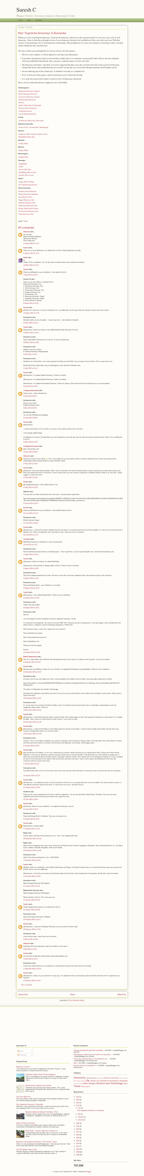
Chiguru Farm (23, 157)
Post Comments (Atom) (76, 1000)
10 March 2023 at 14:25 (31, 332)
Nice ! (76, 1063)
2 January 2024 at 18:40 (31, 745)
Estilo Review (77, 1081)
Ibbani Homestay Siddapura (28, 194)
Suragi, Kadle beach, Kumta (28, 208)
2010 (78, 1149)
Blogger (88, 1171)
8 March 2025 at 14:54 (30, 939)
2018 (78, 1129)
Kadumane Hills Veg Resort (28, 134)
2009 (78, 1152)
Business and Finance (111, 1078)
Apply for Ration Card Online (25, 1123)
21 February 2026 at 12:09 (31, 980)
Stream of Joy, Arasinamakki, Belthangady (33, 127)
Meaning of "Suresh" (23, 1067)
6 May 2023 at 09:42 (30, 408)
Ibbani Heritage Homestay (28, 94)
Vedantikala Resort (25, 111)
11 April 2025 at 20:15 (30, 959)
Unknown (26, 232)
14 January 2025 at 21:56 (31, 900)
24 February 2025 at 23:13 (31, 919)
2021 (78, 1105)
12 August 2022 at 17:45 (31, 313)
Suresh (25, 248)
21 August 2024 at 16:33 (31, 819)
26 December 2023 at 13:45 (32, 734)
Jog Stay (22, 175)
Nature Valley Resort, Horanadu (30, 105)
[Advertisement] (72, 1025)
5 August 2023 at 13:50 (30, 568)
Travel (25, 221)
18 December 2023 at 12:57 (32, 698)
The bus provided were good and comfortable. (88, 1050)
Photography (123, 1081)
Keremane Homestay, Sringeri (29, 97)
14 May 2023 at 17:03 (30, 442)
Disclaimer (38, 20)
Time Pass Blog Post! (23, 1097)
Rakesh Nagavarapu (30, 656)
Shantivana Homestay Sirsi (28, 205)
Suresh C (26, 9)
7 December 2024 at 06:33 (31, 860)
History (83, 1081)
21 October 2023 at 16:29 (31, 652)
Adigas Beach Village (26, 182)
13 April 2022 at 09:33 (30, 275)
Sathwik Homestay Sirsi (27, 203)
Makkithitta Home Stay (27, 137)
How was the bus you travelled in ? (85, 1065)
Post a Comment (26, 985)
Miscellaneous (114, 1081)
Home (21, 20)
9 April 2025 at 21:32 (30, 949)
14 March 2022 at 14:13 (31, 265)
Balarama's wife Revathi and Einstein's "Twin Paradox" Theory (36, 1142)
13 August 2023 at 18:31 (31, 607)
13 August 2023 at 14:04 (31, 598)
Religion (92, 1083)
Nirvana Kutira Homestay (28, 108)
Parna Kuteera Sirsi (25, 197)
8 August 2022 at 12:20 (30, 303)
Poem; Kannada (78, 1083)
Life (87, 1080)
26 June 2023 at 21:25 (30, 513)
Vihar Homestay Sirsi (26, 214)
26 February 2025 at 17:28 (31, 929)
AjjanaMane (23, 163)
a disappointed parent (30, 390)
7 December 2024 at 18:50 (31, 876)
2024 (78, 1097)
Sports (125, 1083)
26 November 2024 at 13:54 (32, 838)
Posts (21, 1051)
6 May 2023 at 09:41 (30, 396)
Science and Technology (109, 1083)
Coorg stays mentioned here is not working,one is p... (91, 1059)
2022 (78, 1102)
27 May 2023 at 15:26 (30, 477)
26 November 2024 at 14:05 (32, 850)
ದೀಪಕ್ (25, 257)
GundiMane (23, 172)
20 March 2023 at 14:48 (31, 342)
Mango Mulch (23, 150)
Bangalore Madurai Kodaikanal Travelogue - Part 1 (42, 1112)
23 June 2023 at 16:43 (30, 503)
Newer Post (23, 994)
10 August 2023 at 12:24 (31, 588)
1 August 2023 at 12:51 (30, 554)
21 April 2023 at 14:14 (30, 368)
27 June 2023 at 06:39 (30, 523)
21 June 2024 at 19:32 (30, 809)
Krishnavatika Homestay (27, 99)
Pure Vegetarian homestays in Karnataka (42, 33)
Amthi (21, 166)
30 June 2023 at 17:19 (30, 535)
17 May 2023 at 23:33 (30, 463)
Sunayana (26, 539)
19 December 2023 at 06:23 (32, 710)
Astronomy (79, 1077)
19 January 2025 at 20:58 (31, 910)
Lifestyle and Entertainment (99, 1081)
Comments (23, 1055)
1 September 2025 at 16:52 (32, 969)
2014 (78, 1140)
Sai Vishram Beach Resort (28, 184)
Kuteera (21, 102)
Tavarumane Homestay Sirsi (28, 211)
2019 (78, 1126)
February (81, 1117)
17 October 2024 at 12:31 (31, 829)
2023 (78, 1100)
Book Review (100, 1078)
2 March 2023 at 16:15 (30, 323)
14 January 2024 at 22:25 (31, 775)
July (79, 1108)
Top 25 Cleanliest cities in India (26, 1149)
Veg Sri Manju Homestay (27, 114)
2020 (78, 1123)
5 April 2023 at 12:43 (30, 354)
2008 (78, 1155)
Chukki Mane (23, 143)
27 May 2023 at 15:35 (30, 487)
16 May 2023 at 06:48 (30, 452)
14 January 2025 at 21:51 (31, 886)
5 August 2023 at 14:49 (30, 578)
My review (43, 134)
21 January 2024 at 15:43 (31, 787)
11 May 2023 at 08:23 (30, 418)
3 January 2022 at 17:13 (31, 243)
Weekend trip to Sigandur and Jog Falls (38, 1085)
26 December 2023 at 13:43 (32, 722)
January (80, 1120)
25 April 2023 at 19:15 (30, 386)
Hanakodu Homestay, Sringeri (29, 91)
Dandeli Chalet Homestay (28, 191)
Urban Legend (85, 1086)
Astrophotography (91, 1078)
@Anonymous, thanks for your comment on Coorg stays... (93, 1054)
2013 (78, 1143)
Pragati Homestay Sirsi (26, 200)
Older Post (121, 994)
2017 (78, 1132)
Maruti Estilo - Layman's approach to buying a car (42, 1131)
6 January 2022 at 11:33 (31, 253)
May (79, 1114)
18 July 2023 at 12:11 (30, 544)
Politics (86, 1083)
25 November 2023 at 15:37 (32, 672)
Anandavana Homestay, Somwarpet (31, 120)
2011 (78, 1146)
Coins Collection (123, 1078)
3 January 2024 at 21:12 (31, 764)
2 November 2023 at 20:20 (31, 662)
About (29, 20)
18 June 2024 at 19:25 (30, 799)
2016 (78, 1135)
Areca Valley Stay (25, 169)
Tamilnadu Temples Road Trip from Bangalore (40, 1074)
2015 (78, 1137)
